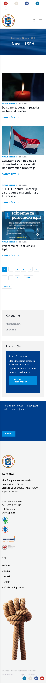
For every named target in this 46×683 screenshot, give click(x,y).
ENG (5, 10)
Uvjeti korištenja (27, 674)
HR (5, 7)
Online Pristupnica (20, 380)
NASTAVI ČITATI (9, 117)
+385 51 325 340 (14, 501)
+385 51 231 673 (14, 505)
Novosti (6, 576)
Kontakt (6, 582)
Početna (15, 38)
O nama (6, 571)
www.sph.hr (8, 512)
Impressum (7, 674)
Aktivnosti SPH (9, 104)
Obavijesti (11, 329)
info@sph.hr (8, 509)
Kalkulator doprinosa (13, 587)
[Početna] (8, 21)
